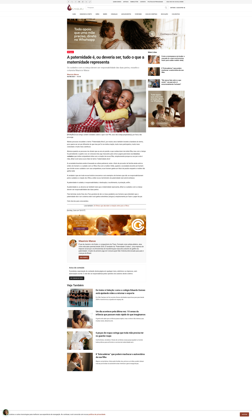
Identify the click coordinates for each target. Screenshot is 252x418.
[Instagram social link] (75, 1)
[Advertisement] (126, 388)
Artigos (70, 52)
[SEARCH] (166, 7)
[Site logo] (75, 7)
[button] (6, 412)
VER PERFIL (84, 257)
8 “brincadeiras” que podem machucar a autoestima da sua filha (172, 70)
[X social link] (72, 1)
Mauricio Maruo (87, 241)
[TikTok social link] (89, 1)
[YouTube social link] (79, 1)
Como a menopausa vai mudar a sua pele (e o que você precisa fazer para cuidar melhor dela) (172, 58)
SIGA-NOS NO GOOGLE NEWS (174, 1)
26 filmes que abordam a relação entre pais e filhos (111, 206)
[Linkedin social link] (86, 1)
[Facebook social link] (68, 1)
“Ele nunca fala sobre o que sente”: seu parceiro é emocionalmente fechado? (171, 82)
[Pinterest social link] (82, 1)
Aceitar (244, 414)
